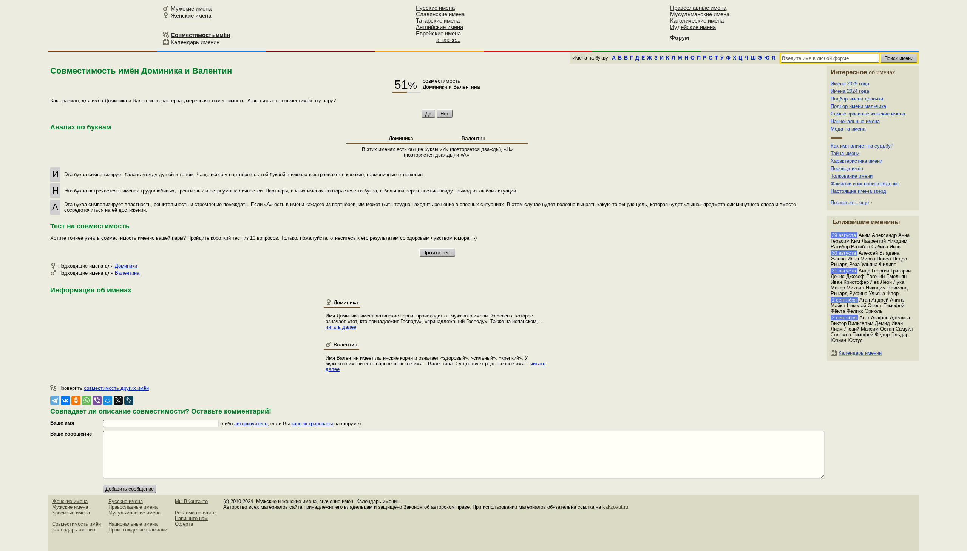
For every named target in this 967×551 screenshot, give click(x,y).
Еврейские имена (438, 33)
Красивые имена (71, 513)
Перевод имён (847, 168)
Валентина (127, 273)
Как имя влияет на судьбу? (862, 146)
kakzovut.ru (615, 507)
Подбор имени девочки (857, 99)
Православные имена (698, 8)
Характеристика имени (856, 161)
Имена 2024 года (850, 91)
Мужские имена (191, 8)
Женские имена (191, 15)
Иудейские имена (693, 27)
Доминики (126, 266)
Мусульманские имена (699, 14)
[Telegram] (54, 400)
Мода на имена (848, 129)
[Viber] (97, 400)
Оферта (184, 524)
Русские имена (435, 8)
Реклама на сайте (195, 513)
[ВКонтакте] (65, 400)
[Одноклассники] (75, 400)
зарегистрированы (312, 423)
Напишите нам (191, 518)
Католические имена (697, 20)
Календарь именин (195, 42)
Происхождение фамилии (137, 530)
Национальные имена (855, 121)
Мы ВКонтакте (191, 501)
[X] (118, 400)
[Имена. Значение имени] (104, 25)
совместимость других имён (116, 388)
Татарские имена (438, 20)
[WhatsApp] (86, 400)
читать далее (341, 327)
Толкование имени (852, 176)
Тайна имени (845, 153)
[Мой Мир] (107, 400)
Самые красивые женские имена (868, 114)
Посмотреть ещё (850, 202)
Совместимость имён (76, 524)
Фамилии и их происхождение (865, 183)
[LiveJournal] (128, 400)
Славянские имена (440, 14)
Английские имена (439, 27)
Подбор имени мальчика (858, 106)
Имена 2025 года (850, 83)
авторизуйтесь (250, 423)
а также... (448, 40)
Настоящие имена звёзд (858, 191)
